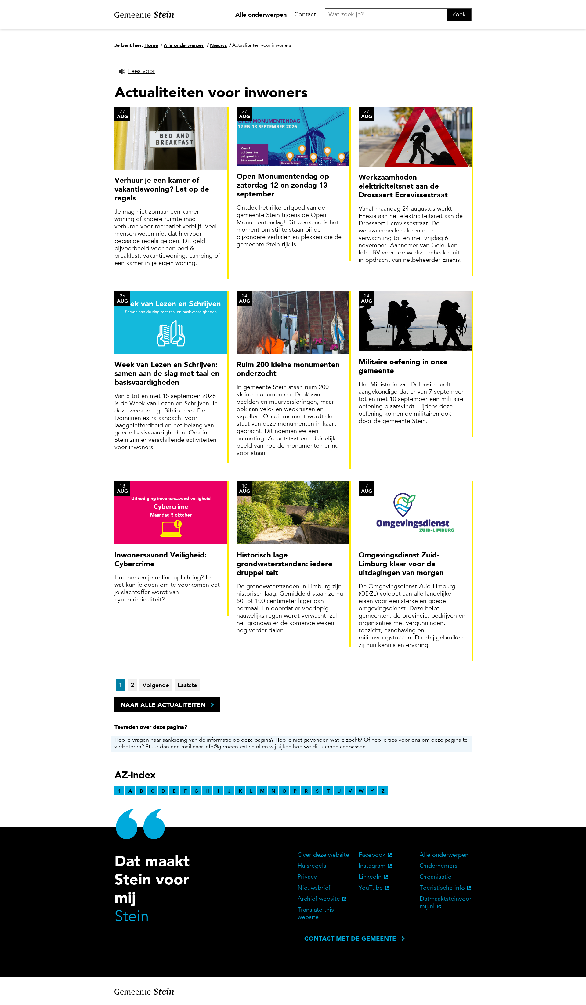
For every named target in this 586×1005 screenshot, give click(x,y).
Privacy (307, 877)
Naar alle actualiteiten (163, 704)
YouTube (371, 888)
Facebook (372, 855)
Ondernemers (439, 866)
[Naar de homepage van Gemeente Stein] (144, 14)
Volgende (156, 686)
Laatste (187, 686)
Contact (305, 15)
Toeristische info (442, 888)
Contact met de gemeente (350, 938)
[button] (137, 71)
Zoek (459, 15)
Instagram (372, 866)
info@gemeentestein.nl (232, 747)
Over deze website (323, 855)
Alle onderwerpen (261, 14)
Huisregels (312, 866)
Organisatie (435, 877)
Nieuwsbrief (314, 888)
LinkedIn (370, 877)
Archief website (319, 899)
